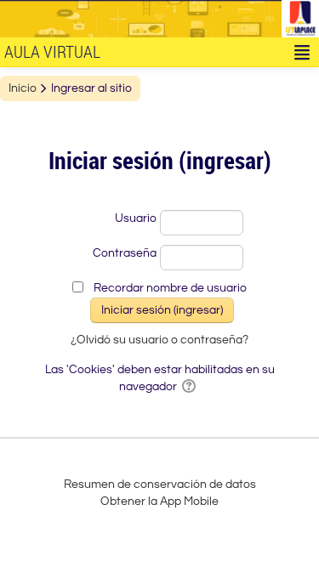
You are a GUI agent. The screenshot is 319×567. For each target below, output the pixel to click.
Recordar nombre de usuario (170, 288)
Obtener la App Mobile (159, 501)
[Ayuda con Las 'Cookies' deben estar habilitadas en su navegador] (190, 387)
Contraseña (125, 253)
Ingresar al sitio (91, 88)
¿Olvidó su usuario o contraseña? (159, 340)
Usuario (136, 218)
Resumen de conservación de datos (160, 484)
